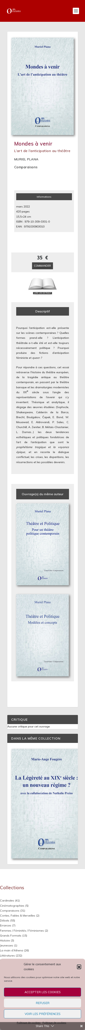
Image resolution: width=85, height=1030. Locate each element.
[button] (79, 967)
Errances (5, 925)
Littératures (7, 955)
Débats (4, 920)
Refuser (42, 1003)
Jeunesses (6, 945)
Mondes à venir (33, 143)
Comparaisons (26, 167)
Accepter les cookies (43, 992)
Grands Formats (10, 935)
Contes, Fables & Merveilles (17, 915)
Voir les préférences (42, 1014)
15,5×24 (21, 216)
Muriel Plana (26, 159)
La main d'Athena (11, 950)
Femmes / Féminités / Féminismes (22, 930)
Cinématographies (12, 905)
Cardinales (7, 900)
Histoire (5, 940)
